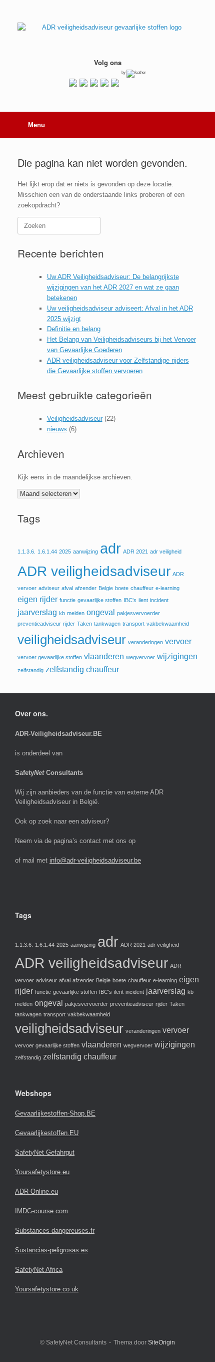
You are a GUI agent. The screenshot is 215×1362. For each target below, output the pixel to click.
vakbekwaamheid (167, 624)
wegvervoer (140, 657)
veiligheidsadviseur (72, 639)
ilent (143, 600)
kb (62, 613)
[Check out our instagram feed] (115, 83)
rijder (69, 624)
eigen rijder (38, 599)
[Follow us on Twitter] (84, 83)
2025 (65, 552)
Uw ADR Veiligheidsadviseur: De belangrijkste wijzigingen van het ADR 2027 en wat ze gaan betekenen (113, 287)
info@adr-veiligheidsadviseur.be (95, 860)
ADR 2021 (135, 552)
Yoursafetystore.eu (42, 1172)
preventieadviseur (39, 624)
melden (75, 613)
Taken (84, 624)
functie (68, 600)
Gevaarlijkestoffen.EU (46, 1133)
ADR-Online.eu (36, 1191)
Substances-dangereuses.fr (54, 1230)
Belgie (105, 588)
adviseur (49, 588)
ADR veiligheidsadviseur (94, 571)
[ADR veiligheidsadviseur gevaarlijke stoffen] (108, 33)
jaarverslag (37, 612)
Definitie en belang (73, 329)
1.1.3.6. (27, 552)
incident (159, 600)
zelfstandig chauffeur (82, 669)
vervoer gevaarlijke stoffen (50, 657)
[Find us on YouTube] (104, 83)
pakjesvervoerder (138, 613)
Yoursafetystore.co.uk (46, 1289)
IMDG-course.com (41, 1211)
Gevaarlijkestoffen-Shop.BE (55, 1113)
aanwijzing (85, 552)
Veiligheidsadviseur (74, 418)
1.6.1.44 (47, 552)
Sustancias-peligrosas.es (51, 1250)
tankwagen (107, 624)
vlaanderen (104, 656)
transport (133, 624)
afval (67, 588)
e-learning (168, 588)
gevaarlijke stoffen (100, 600)
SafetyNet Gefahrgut (44, 1152)
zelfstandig (31, 670)
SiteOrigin (161, 1342)
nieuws (57, 429)
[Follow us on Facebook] (73, 83)
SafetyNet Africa (38, 1269)
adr (110, 548)
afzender (85, 588)
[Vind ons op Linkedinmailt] (94, 83)
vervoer (178, 641)
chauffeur (142, 588)
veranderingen (145, 642)
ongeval (100, 612)
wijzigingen (177, 656)
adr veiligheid (166, 552)
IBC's (130, 600)
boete (121, 588)
